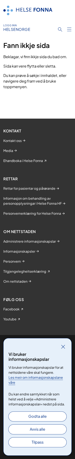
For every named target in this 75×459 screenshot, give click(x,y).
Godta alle (37, 416)
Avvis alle (37, 429)
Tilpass (38, 442)
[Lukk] (63, 346)
